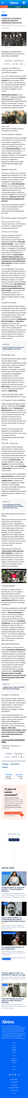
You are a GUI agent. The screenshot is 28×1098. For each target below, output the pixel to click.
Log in (18, 834)
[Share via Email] (21, 64)
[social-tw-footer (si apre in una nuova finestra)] (15, 1075)
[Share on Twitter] (18, 64)
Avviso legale (14, 1085)
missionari (5, 767)
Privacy (14, 1093)
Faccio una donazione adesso (12, 813)
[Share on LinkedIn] (16, 64)
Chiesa (3, 12)
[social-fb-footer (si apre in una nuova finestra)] (12, 1075)
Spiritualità (14, 1049)
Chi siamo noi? (14, 1082)
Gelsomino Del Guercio (19, 25)
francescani (5, 764)
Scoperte (14, 1051)
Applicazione (14, 1060)
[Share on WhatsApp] (24, 64)
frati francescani (15, 764)
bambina (5, 985)
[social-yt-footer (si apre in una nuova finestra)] (9, 1075)
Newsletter (14, 1058)
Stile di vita (14, 1047)
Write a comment (14, 839)
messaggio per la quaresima (9, 933)
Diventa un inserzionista (14, 1087)
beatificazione (6, 873)
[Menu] (4, 3)
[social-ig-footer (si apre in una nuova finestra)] (18, 1075)
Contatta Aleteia (14, 1090)
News (14, 1045)
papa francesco (6, 959)
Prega (17, 6)
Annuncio (14, 1062)
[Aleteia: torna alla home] (14, 2)
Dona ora (3, 6)
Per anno (14, 1069)
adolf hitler (5, 903)
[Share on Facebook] (13, 64)
